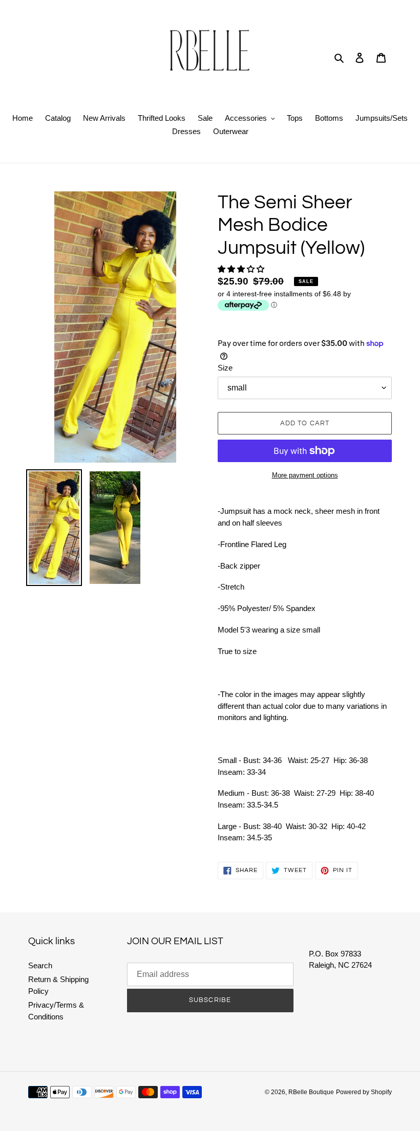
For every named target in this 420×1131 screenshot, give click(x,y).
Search (40, 965)
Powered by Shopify (364, 1092)
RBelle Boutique (311, 1092)
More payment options (305, 475)
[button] (242, 269)
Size (225, 367)
